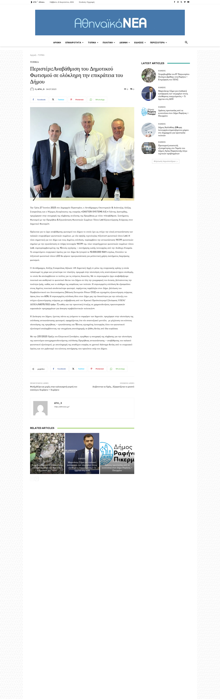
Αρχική (33, 55)
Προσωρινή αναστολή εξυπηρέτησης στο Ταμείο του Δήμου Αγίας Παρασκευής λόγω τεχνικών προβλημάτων (172, 149)
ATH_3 (41, 89)
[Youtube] (188, 2)
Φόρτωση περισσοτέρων (165, 161)
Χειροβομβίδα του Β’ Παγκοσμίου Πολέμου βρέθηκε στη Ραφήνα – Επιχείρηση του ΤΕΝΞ (47, 468)
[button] (186, 42)
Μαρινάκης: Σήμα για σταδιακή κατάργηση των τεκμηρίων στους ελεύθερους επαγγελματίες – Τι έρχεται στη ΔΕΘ (82, 466)
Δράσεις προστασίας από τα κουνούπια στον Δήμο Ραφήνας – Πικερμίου (117, 468)
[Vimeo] (184, 2)
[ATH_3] (32, 89)
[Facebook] (174, 2)
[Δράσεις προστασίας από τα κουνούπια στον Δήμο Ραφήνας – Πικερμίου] (117, 453)
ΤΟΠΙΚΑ (41, 55)
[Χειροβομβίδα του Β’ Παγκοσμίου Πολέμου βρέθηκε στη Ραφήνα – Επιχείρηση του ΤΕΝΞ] (47, 453)
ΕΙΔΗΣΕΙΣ (46, 461)
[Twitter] (181, 2)
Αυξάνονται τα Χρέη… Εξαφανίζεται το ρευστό (113, 386)
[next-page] (37, 479)
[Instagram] (178, 2)
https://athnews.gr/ (61, 407)
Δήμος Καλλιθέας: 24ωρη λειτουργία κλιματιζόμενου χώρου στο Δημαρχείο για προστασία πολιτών (173, 131)
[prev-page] (32, 479)
